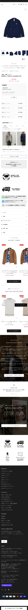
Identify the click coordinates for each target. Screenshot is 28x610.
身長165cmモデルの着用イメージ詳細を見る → (11, 149)
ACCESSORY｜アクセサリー (7, 486)
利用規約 (3, 516)
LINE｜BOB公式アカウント (7, 501)
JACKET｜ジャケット (6, 473)
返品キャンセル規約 (5, 520)
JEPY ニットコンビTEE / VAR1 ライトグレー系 (10, 322)
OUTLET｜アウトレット (6, 488)
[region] (14, 388)
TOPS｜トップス (5, 479)
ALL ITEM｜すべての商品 (6, 471)
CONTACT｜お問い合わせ (7, 509)
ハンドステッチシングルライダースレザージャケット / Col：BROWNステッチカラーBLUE (9, 272)
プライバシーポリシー (6, 522)
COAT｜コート (4, 477)
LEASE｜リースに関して (6, 505)
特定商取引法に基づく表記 (7, 524)
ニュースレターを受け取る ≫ (14, 425)
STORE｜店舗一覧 (5, 497)
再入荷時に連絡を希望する (21, 304)
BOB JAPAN (14, 63)
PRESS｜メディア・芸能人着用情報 (9, 503)
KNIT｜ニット (4, 481)
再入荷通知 (20, 103)
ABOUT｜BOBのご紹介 (6, 494)
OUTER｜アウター (5, 475)
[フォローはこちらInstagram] (5, 589)
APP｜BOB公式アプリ (6, 499)
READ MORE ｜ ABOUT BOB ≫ (14, 375)
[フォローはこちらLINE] (8, 589)
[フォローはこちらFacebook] (2, 589)
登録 (4, 541)
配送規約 (3, 518)
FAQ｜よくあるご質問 (6, 507)
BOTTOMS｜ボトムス (6, 484)
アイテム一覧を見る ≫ (14, 281)
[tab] (5, 126)
